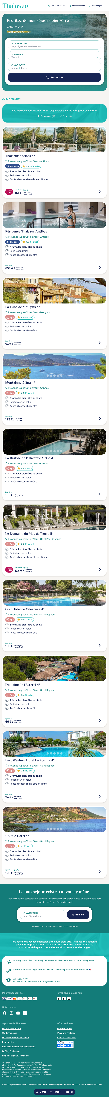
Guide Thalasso (9, 1033)
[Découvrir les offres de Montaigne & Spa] (99, 418)
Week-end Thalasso (66, 1033)
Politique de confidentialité (75, 1084)
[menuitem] (56, 6)
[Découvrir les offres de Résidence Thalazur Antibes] (99, 267)
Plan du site (8, 1042)
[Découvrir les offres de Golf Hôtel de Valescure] (99, 645)
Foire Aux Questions (66, 1037)
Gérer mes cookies (94, 1084)
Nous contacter (64, 1028)
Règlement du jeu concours (15, 1055)
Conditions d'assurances (38, 1084)
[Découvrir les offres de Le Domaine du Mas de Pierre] (99, 569)
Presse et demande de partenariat (18, 1046)
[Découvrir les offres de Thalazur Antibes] (99, 191)
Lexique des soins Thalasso (15, 1037)
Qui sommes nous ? (11, 1028)
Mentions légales (56, 1084)
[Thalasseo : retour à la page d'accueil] (15, 5)
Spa (67, 116)
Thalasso (48, 116)
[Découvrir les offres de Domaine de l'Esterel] (99, 720)
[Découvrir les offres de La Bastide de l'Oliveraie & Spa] (99, 494)
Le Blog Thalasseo (11, 1051)
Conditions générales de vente (14, 1084)
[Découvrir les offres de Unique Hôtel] (99, 871)
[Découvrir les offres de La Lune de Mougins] (99, 342)
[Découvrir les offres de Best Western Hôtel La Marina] (99, 796)
